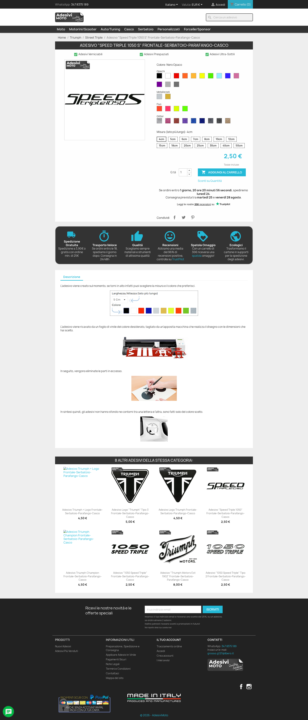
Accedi (161, 651)
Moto (61, 29)
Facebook (241, 686)
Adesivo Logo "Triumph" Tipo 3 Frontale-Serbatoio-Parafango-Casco (130, 513)
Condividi (174, 217)
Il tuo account (169, 640)
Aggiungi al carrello (222, 172)
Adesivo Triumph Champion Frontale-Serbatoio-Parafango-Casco (82, 576)
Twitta (183, 217)
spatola (197, 256)
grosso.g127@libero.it (220, 653)
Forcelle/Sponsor (197, 29)
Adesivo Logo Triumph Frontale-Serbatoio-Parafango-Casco (178, 511)
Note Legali (112, 664)
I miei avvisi (163, 660)
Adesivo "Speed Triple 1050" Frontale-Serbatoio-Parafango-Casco (225, 513)
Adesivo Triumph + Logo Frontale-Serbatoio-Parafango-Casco (82, 511)
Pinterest (192, 217)
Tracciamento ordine (169, 646)
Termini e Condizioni (118, 668)
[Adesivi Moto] (69, 17)
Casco (129, 29)
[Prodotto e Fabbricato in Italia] (154, 698)
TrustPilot (178, 259)
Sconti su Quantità (210, 181)
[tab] (71, 277)
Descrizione (71, 277)
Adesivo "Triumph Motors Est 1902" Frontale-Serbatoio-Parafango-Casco (178, 576)
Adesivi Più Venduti (66, 651)
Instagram (249, 686)
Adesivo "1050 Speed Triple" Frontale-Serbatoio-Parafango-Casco (130, 576)
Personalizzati (169, 29)
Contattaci (112, 673)
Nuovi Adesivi (63, 646)
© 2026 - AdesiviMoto (154, 715)
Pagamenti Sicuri (116, 659)
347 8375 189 (79, 4)
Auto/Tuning (110, 29)
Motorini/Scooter (83, 29)
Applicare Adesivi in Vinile (121, 654)
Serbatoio (145, 29)
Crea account (165, 655)
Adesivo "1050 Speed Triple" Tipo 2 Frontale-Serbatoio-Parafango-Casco (226, 576)
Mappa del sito (115, 678)
